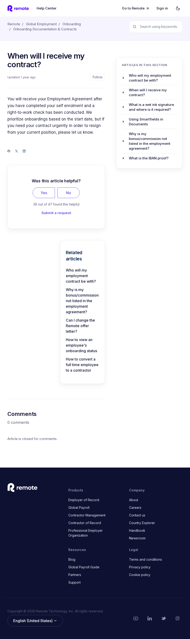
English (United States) (33, 620)
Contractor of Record (84, 523)
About (133, 500)
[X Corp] (16, 151)
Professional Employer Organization (85, 532)
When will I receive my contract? (148, 92)
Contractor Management (86, 515)
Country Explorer (142, 523)
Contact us (137, 515)
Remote (13, 24)
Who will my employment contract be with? (81, 276)
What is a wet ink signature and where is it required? (151, 107)
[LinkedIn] (24, 151)
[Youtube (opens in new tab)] (136, 618)
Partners (74, 575)
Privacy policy (140, 567)
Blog (71, 559)
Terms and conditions (145, 559)
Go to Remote (133, 8)
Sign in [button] (162, 8)
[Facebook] (8, 151)
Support (74, 582)
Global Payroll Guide (83, 567)
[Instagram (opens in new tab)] (177, 618)
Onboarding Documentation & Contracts (45, 29)
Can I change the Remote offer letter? (80, 326)
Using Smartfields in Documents (146, 121)
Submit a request (56, 213)
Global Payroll (78, 507)
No (68, 192)
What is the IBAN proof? (148, 158)
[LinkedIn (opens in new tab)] (150, 618)
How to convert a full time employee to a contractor (82, 365)
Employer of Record (83, 500)
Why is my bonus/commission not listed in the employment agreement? (82, 300)
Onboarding (72, 24)
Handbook (137, 530)
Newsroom (137, 538)
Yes (44, 192)
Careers (135, 507)
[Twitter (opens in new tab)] (163, 618)
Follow (97, 77)
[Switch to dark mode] (178, 8)
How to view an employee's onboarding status (81, 345)
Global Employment (41, 24)
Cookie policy (139, 575)
